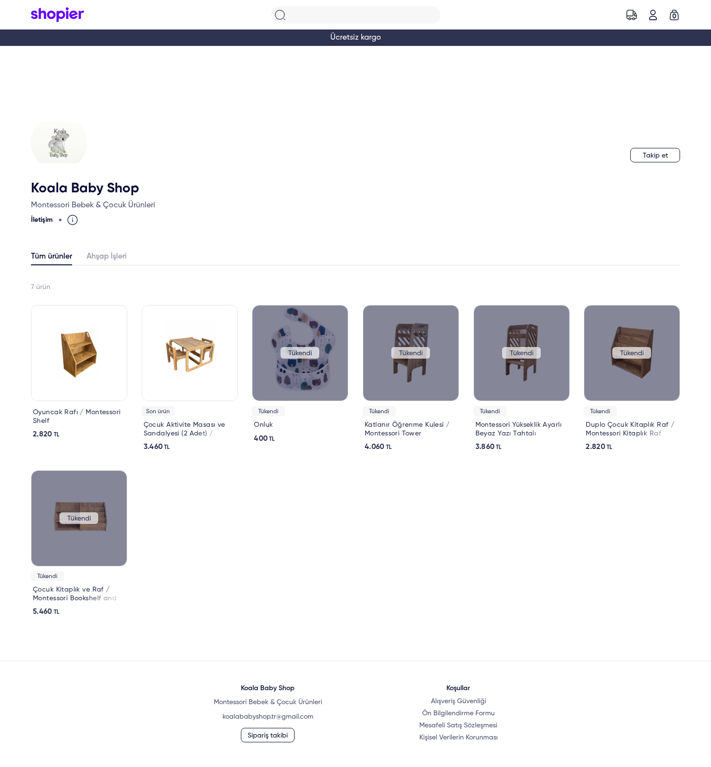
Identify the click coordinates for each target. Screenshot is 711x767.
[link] (79, 372)
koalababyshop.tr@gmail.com (267, 716)
